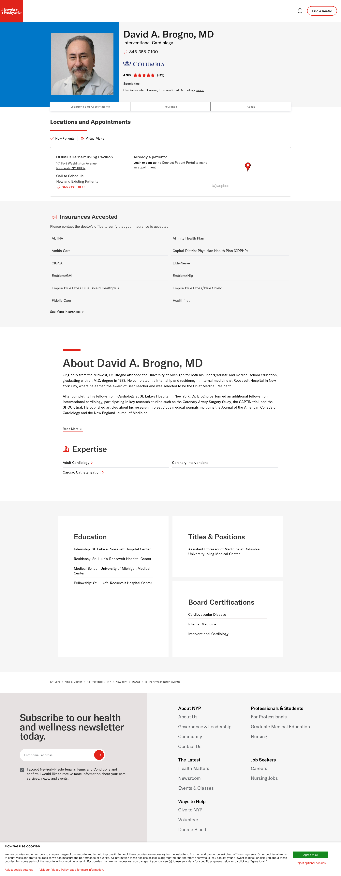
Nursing (259, 736)
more (200, 90)
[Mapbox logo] (220, 186)
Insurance (170, 106)
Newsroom (189, 778)
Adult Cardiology (76, 462)
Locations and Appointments (90, 106)
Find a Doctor (322, 11)
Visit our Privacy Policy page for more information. (71, 869)
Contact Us (189, 746)
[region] (248, 172)
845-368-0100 (143, 52)
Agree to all (310, 854)
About (251, 106)
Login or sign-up (145, 162)
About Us (187, 717)
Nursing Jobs (264, 778)
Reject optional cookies (311, 863)
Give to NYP (190, 810)
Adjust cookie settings (19, 869)
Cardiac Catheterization (81, 472)
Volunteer (188, 819)
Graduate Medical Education (280, 726)
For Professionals (269, 717)
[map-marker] (248, 167)
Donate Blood (192, 829)
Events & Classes (196, 788)
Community (190, 736)
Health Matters (193, 768)
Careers (259, 768)
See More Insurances (65, 312)
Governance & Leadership (204, 726)
